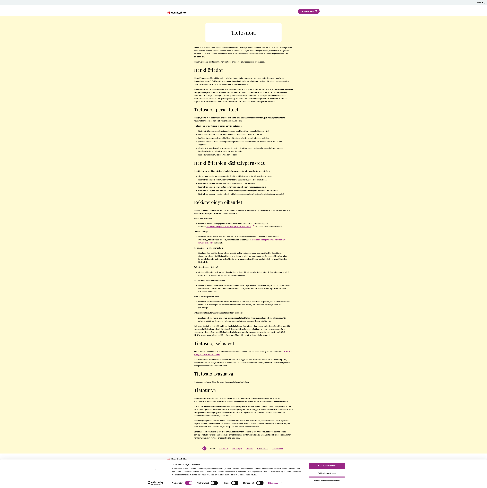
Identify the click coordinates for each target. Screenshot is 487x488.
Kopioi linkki (262, 448)
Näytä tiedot (273, 483)
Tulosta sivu (277, 448)
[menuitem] (309, 11)
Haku (479, 2)
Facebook (223, 448)
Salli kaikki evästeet (326, 466)
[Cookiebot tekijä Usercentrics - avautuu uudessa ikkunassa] (155, 483)
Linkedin (249, 448)
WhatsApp (237, 448)
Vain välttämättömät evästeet (327, 481)
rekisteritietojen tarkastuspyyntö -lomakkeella (228, 226)
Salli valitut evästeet (327, 473)
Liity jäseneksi (307, 11)
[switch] (214, 483)
